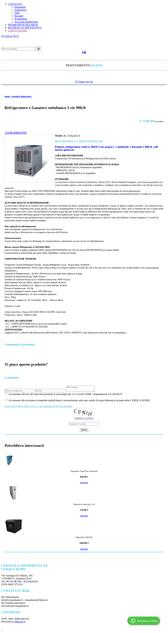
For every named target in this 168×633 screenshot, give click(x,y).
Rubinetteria (20, 18)
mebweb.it (19, 621)
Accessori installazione (26, 21)
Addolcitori (20, 10)
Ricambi (18, 15)
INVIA (84, 430)
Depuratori (20, 7)
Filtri (16, 12)
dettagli (84, 482)
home (7, 96)
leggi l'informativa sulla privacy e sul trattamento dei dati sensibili (38, 406)
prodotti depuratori (21, 96)
